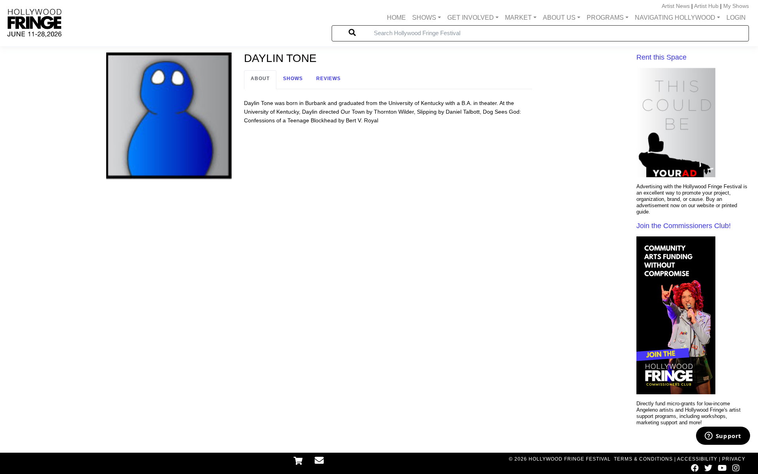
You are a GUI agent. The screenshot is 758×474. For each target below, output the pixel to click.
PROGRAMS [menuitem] (605, 17)
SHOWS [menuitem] (424, 17)
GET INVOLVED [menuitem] (470, 17)
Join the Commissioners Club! (683, 226)
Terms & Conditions (643, 459)
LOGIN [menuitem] (736, 17)
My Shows (736, 6)
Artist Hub (706, 6)
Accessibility (697, 459)
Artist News (676, 6)
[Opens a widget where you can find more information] (723, 436)
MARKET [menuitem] (518, 17)
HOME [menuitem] (396, 17)
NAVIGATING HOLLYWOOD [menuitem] (675, 17)
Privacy (733, 459)
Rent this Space (661, 57)
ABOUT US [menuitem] (559, 17)
